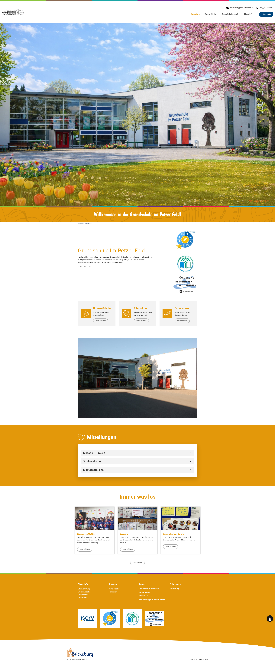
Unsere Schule (210, 14)
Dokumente (82, 598)
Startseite (194, 14)
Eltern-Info (248, 14)
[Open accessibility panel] (270, 618)
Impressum (193, 659)
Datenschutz (203, 659)
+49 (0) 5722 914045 (266, 8)
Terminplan (112, 592)
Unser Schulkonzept (230, 14)
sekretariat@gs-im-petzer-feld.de (152, 600)
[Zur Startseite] (13, 11)
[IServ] (87, 618)
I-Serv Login (266, 14)
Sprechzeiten (83, 595)
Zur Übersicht (137, 563)
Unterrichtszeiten (84, 592)
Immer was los (114, 589)
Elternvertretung (84, 589)
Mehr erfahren (85, 549)
